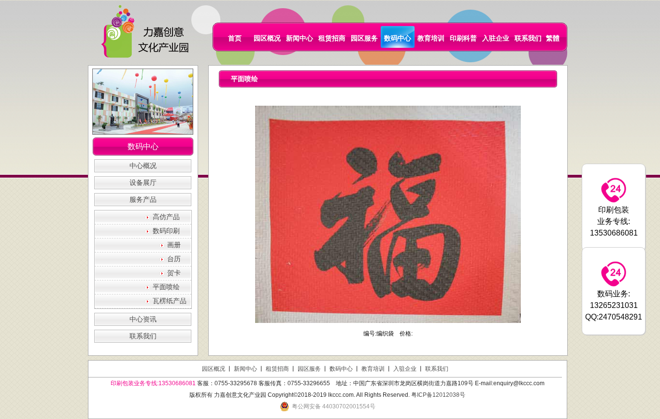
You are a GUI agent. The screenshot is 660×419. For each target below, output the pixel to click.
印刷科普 (463, 38)
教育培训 (431, 38)
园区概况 (267, 38)
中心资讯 (143, 319)
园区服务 (364, 38)
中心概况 (143, 165)
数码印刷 (166, 231)
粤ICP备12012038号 (438, 394)
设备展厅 (143, 182)
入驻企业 (495, 38)
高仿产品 (166, 217)
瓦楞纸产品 (170, 301)
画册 (174, 245)
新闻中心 (299, 38)
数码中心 (397, 38)
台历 (174, 259)
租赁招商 (331, 38)
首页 (235, 38)
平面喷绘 (166, 287)
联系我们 (528, 38)
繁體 (553, 38)
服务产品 (143, 199)
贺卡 (174, 273)
